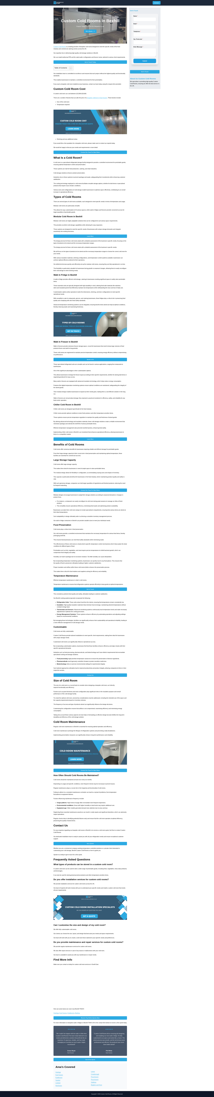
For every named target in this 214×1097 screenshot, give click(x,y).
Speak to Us (90, 359)
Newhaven (59, 1085)
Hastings (56, 1013)
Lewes (93, 1071)
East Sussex (63, 1013)
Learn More (90, 236)
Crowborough (95, 1074)
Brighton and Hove (96, 1085)
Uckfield (58, 1083)
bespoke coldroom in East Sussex (97, 98)
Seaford (58, 1080)
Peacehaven (94, 1077)
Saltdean (93, 1082)
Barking (77, 1013)
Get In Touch (144, 71)
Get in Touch (90, 589)
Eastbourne (71, 1013)
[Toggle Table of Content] (70, 68)
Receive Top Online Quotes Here (90, 1018)
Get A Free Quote (90, 1059)
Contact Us (90, 675)
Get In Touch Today (90, 62)
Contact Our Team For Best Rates (90, 152)
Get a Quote (89, 31)
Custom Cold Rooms (60, 46)
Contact (156, 3)
